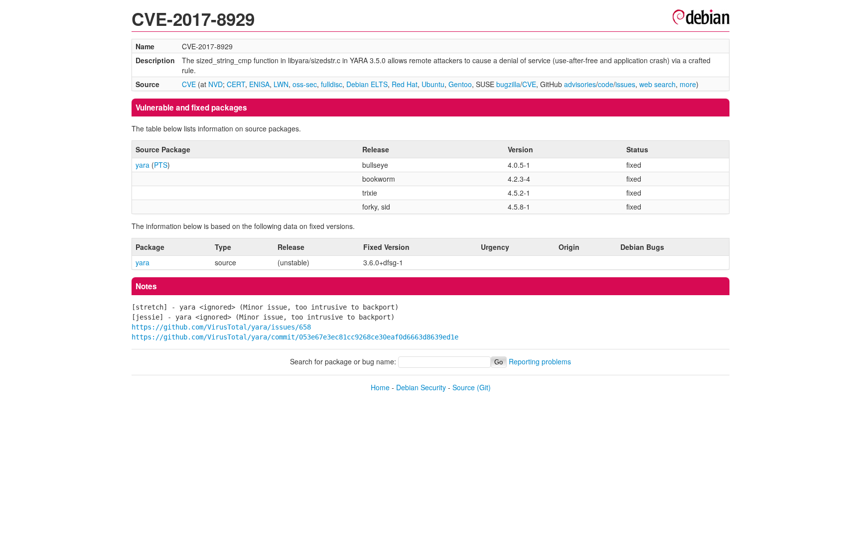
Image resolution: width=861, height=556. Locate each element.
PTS (160, 165)
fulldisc (331, 84)
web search (657, 84)
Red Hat (405, 84)
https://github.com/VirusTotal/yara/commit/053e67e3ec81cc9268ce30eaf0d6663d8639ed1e (295, 337)
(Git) (484, 387)
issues (625, 84)
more (688, 84)
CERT (236, 84)
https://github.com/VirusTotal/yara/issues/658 (221, 327)
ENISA (259, 84)
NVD (215, 84)
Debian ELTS (367, 84)
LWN (281, 84)
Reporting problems (540, 361)
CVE (189, 84)
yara (142, 165)
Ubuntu (433, 84)
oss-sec (304, 84)
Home (380, 387)
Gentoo (460, 84)
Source (463, 387)
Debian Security (421, 387)
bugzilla (508, 84)
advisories (580, 84)
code (605, 84)
